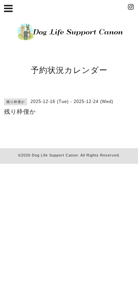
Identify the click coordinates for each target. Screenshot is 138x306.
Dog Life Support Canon (55, 155)
